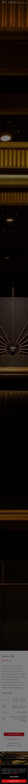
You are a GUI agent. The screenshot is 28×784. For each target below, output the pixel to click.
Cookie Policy (14, 773)
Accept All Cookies (14, 781)
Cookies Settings (13, 776)
